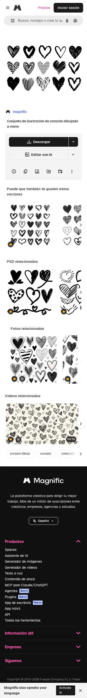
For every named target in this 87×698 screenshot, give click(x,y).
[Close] (80, 690)
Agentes (16, 591)
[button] (43, 521)
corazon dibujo (20, 454)
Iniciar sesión (68, 8)
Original (31, 41)
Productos (14, 541)
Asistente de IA (16, 555)
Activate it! (65, 690)
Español (43, 521)
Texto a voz (14, 573)
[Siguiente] (80, 225)
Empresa (13, 646)
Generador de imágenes (23, 561)
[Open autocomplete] (10, 20)
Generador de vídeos (21, 567)
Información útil (19, 633)
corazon (45, 454)
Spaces (10, 549)
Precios (44, 8)
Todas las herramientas (22, 620)
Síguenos (13, 660)
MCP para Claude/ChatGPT (26, 585)
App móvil (12, 608)
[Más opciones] (72, 171)
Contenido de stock (20, 579)
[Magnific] (43, 481)
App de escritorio (23, 603)
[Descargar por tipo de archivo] (73, 142)
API (7, 614)
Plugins (16, 597)
